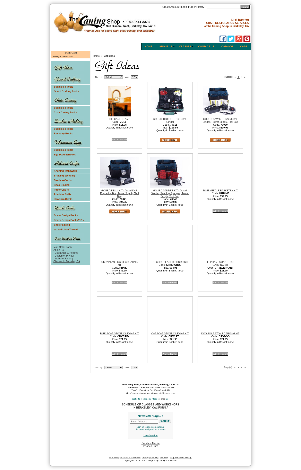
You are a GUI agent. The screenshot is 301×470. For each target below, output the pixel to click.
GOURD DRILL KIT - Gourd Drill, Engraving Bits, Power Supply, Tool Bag (119, 193)
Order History (196, 7)
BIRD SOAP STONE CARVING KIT (119, 333)
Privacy (145, 458)
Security (154, 458)
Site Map (164, 458)
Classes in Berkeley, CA (66, 261)
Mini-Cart (71, 52)
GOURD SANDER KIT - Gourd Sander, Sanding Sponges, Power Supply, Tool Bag (170, 193)
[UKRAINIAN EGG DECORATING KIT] (123, 243)
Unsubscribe (151, 435)
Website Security (64, 258)
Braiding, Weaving (64, 175)
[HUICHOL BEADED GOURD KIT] (174, 243)
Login (184, 7)
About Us (58, 250)
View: (127, 77)
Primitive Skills (62, 194)
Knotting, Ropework (65, 171)
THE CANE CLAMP (119, 119)
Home (96, 56)
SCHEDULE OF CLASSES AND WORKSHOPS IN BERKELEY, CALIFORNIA (150, 406)
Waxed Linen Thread (66, 229)
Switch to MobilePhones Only (150, 445)
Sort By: (99, 77)
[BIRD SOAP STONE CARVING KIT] (123, 315)
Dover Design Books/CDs (69, 220)
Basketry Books (63, 133)
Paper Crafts (61, 189)
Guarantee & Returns (66, 252)
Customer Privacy (64, 255)
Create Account (170, 7)
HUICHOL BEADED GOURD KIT (170, 262)
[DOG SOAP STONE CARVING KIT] (224, 315)
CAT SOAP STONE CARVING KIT (170, 333)
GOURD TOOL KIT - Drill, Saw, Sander (170, 120)
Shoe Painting (62, 224)
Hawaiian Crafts (63, 199)
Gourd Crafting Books (66, 91)
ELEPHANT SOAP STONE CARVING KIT (220, 263)
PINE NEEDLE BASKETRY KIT (220, 190)
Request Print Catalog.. (181, 458)
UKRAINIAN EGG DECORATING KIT (119, 263)
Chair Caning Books (65, 112)
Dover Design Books (66, 215)
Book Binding (61, 185)
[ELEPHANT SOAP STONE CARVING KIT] (224, 243)
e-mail (162, 399)
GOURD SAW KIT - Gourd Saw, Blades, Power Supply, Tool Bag (220, 120)
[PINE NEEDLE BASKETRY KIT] (224, 172)
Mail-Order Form (62, 247)
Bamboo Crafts (63, 180)
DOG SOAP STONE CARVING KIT (220, 333)
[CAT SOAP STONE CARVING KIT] (174, 315)
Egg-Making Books (65, 154)
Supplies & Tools (63, 86)
